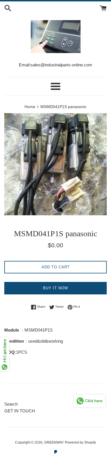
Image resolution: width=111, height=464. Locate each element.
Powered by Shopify (80, 442)
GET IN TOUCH (19, 410)
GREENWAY (53, 442)
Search (11, 404)
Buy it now (55, 288)
